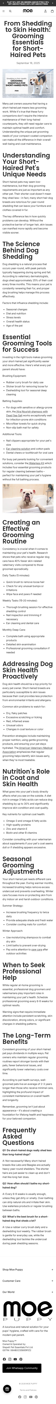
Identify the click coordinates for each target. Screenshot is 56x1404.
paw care (36, 949)
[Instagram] (10, 1359)
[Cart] (52, 11)
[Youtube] (15, 1359)
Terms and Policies (28, 1390)
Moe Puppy (31, 1383)
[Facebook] (4, 1359)
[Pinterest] (21, 1359)
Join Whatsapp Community (22, 1368)
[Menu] (3, 11)
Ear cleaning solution (18, 448)
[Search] (10, 11)
